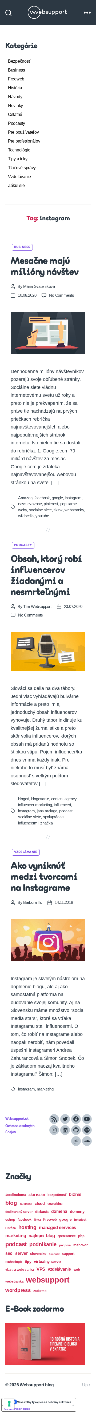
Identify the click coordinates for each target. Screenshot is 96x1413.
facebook (42, 497)
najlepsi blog (42, 1235)
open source (67, 1236)
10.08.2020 (27, 295)
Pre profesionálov (24, 141)
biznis (75, 1194)
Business (16, 70)
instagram (73, 497)
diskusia (42, 1212)
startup (54, 1254)
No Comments (61, 295)
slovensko (38, 1254)
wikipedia (26, 516)
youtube (42, 516)
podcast (66, 811)
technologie (13, 1262)
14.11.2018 (64, 902)
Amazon (25, 497)
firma (37, 1219)
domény (77, 1211)
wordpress (18, 1290)
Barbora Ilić (32, 902)
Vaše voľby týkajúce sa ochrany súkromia (44, 1402)
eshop (10, 1219)
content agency (64, 798)
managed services (57, 1227)
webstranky (74, 510)
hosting (27, 1227)
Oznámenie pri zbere (17, 1408)
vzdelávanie (59, 1269)
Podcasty (16, 123)
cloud (40, 1203)
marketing (45, 1089)
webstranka (14, 1281)
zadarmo (39, 1290)
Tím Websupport (37, 606)
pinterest (51, 503)
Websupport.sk (17, 1119)
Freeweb (16, 79)
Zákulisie (16, 185)
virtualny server (48, 1261)
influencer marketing (35, 804)
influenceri (62, 804)
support (68, 1254)
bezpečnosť (56, 1195)
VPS (41, 1269)
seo (9, 1253)
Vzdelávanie (19, 176)
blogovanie (40, 798)
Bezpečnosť (19, 61)
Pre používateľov (23, 132)
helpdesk (80, 1219)
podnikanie (43, 1244)
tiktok (58, 510)
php (81, 1236)
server (21, 1253)
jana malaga (47, 811)
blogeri (23, 798)
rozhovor (80, 1245)
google (57, 497)
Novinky (15, 105)
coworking (55, 1204)
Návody (15, 96)
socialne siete (40, 510)
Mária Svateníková (39, 286)
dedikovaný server (19, 1212)
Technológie (19, 150)
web (77, 1269)
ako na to (37, 1194)
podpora (65, 1245)
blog (11, 1203)
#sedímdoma (15, 1195)
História (15, 88)
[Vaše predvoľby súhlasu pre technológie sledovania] (9, 1403)
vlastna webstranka (19, 1270)
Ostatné (15, 114)
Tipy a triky (17, 159)
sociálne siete (29, 816)
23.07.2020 (73, 606)
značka (46, 823)
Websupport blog (37, 1385)
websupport (47, 1279)
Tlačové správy (22, 167)
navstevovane (30, 503)
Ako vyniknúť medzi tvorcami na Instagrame (44, 877)
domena (59, 1211)
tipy (28, 1261)
